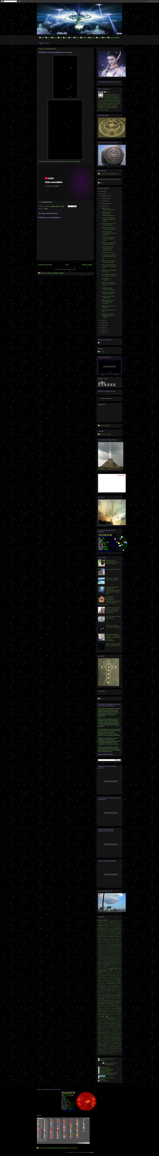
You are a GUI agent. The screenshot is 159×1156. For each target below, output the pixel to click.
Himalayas (102, 983)
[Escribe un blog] (70, 206)
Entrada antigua (87, 265)
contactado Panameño (113, 954)
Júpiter (114, 989)
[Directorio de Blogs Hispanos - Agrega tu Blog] (109, 1074)
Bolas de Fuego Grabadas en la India (108, 208)
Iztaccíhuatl (106, 988)
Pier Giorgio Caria (102, 1025)
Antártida (100, 928)
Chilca (99, 945)
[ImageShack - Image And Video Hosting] (99, 343)
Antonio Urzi (117, 928)
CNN (118, 948)
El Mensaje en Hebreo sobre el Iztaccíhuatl (112, 579)
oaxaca (110, 1014)
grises (99, 980)
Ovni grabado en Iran (107, 252)
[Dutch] (71, 37)
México (110, 1003)
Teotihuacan (107, 1042)
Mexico (103, 1003)
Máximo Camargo (115, 1000)
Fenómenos (109, 972)
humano (118, 983)
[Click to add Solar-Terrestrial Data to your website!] (113, 552)
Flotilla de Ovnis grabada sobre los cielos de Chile (113, 644)
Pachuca (117, 1018)
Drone (99, 960)
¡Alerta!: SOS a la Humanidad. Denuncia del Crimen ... (108, 233)
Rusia (113, 1034)
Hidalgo (113, 981)
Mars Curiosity (111, 998)
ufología (117, 1047)
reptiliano (117, 1032)
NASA (119, 1008)
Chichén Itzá (108, 944)
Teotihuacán (115, 1042)
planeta (112, 1025)
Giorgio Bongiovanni (114, 978)
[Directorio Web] (106, 1059)
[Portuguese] (84, 37)
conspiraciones (108, 951)
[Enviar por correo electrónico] (69, 206)
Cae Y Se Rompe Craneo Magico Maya (113, 617)
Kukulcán (109, 992)
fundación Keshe (111, 975)
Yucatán (110, 1053)
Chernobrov (100, 944)
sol (118, 1039)
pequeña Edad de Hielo (103, 1023)
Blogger (91, 1152)
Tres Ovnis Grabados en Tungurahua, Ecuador (108, 228)
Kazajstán (108, 991)
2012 (101, 194)
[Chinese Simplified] (114, 37)
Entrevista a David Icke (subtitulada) (108, 297)
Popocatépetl (116, 1026)
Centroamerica (108, 942)
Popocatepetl (108, 1026)
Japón (109, 989)
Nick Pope (111, 1011)
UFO (110, 1047)
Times (107, 1045)
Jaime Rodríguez (102, 989)
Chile (104, 945)
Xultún (99, 1053)
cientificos (106, 947)
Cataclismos (106, 941)
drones (105, 961)
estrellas (106, 965)
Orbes (115, 1014)
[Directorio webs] (103, 1067)
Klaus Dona (116, 991)
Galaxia (100, 977)
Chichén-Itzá (116, 944)
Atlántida (118, 933)
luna (113, 995)
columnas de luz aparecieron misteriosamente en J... (108, 213)
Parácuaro (105, 1020)
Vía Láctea (101, 1050)
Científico (100, 947)
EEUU (117, 960)
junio (103, 322)
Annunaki (117, 927)
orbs (120, 1014)
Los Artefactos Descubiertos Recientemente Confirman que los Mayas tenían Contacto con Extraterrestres (109, 600)
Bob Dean (111, 938)
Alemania (100, 925)
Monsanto (100, 1006)
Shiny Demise (116, 1037)
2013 (101, 191)
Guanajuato (105, 980)
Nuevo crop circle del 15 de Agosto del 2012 (108, 261)
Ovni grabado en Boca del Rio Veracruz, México (108, 275)
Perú (112, 1023)
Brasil (117, 938)
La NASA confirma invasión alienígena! (107, 288)
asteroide (108, 931)
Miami (117, 1003)
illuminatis (100, 986)
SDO (111, 1035)
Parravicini (112, 1020)
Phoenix (117, 1023)
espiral (113, 964)
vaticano (110, 1048)
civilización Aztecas (114, 947)
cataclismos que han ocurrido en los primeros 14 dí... (107, 248)
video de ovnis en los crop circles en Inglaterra (113, 626)
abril (103, 328)
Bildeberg (105, 938)
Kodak (99, 992)
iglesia (117, 985)
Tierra (100, 1045)
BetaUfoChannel (47, 202)
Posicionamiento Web (109, 1064)
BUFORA (100, 939)
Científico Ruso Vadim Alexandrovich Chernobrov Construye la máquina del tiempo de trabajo (113, 590)
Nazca (99, 1011)
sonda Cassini (101, 1040)
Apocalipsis (103, 930)
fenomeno (116, 970)
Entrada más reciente (45, 265)
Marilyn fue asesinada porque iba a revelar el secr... (108, 284)
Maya (99, 1002)
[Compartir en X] (72, 206)
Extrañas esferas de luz (104, 967)
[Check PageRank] (104, 425)
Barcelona (116, 934)
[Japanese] (92, 37)
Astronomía (111, 933)
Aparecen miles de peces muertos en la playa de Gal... (108, 266)
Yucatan (104, 1053)
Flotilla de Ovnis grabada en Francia (108, 271)
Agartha (117, 922)
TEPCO (100, 1043)
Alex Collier (112, 925)
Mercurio (110, 1002)
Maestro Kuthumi (102, 997)
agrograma (100, 924)
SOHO (113, 1039)
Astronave (105, 933)
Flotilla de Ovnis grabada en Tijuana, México (108, 243)
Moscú (106, 1006)
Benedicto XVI (102, 936)
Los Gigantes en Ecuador (113, 569)
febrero (104, 333)
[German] (54, 37)
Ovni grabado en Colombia (106, 279)
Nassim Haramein (105, 1009)
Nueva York (112, 1013)
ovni (102, 1016)
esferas (100, 964)
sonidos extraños (110, 1040)
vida (107, 1050)
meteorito (118, 1002)
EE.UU (111, 961)
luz (118, 995)
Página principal (44, 43)
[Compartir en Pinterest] (76, 206)
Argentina (112, 930)
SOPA (117, 1040)
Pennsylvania (107, 1022)
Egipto (99, 962)
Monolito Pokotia (115, 1005)
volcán (99, 1051)
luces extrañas (106, 995)
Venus (117, 1048)
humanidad (110, 983)
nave (112, 1009)
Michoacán (100, 1005)
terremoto (106, 1043)
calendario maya (108, 939)
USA (105, 1048)
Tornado (112, 1045)
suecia (99, 1042)
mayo (103, 325)
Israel (119, 986)
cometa (101, 951)
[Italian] (65, 37)
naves (117, 1009)
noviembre (105, 198)
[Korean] (99, 37)
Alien (118, 925)
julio (103, 320)
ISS (101, 988)
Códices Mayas (101, 950)
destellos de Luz (105, 959)
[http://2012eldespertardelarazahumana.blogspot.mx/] (100, 182)
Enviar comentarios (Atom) (69, 269)
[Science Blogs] (101, 1076)
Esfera (117, 962)
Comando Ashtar (117, 950)
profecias (109, 1029)
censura (100, 942)
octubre (104, 201)
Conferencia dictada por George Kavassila (108, 292)
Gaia (118, 975)
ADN (111, 922)
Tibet (117, 1043)
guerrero (112, 980)
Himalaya (119, 981)
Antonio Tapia (108, 928)
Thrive (112, 1043)
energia (104, 962)
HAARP (119, 980)
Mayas (104, 1002)
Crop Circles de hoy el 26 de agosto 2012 (108, 224)
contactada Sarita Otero (112, 953)
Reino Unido (110, 1032)
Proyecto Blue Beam (103, 1031)
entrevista (110, 962)
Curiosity (114, 957)
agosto (104, 206)
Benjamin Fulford (114, 936)
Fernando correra (109, 974)
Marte (106, 1000)
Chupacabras (115, 945)
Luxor (47, 206)
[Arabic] (105, 37)
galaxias (106, 977)
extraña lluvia (115, 965)
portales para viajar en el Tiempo (106, 1028)
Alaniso (117, 924)
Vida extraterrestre (115, 1050)
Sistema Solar (106, 1039)
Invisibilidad (113, 986)
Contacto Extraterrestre (110, 956)
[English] (42, 37)
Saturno (105, 1036)
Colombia (109, 950)
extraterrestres (103, 971)
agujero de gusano (109, 924)
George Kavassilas (102, 978)
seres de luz (107, 1037)
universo (100, 1048)
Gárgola (117, 977)
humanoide (102, 985)
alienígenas (100, 927)
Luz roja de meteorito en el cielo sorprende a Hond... (108, 238)
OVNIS (46, 208)
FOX (104, 975)
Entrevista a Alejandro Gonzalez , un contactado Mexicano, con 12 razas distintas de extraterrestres (113, 637)
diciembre (105, 196)
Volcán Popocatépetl (108, 1051)
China (108, 945)
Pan (99, 1020)
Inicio (67, 265)
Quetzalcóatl (101, 1032)
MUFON (107, 1008)
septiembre (105, 203)
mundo (113, 1008)
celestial (117, 941)
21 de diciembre (111, 920)
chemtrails (116, 942)
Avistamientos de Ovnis (106, 934)
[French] (48, 37)
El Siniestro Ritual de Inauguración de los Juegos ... (107, 315)
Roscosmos (107, 1034)
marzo (104, 330)
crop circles (106, 957)
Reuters (100, 1034)
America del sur (109, 927)
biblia (99, 938)
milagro (107, 1005)
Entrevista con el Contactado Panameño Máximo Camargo (112, 562)
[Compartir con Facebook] (74, 206)
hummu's (111, 985)
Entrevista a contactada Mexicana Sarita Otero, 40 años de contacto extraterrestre (112, 610)
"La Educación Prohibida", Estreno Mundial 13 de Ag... (108, 256)
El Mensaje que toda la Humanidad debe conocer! (108, 302)
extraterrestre (113, 969)
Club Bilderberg (110, 948)
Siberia (99, 1039)
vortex (117, 1051)
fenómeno (100, 972)
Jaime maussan (115, 988)
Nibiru (105, 1011)
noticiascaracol (103, 1013)
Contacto (100, 956)
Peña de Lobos (115, 1022)
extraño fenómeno (102, 968)
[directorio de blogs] (104, 1071)
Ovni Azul (112, 1016)
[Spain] (60, 37)
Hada (108, 981)
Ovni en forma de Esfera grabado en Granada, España (108, 219)
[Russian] (77, 37)
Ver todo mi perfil (103, 110)
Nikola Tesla (118, 1011)
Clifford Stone (101, 948)
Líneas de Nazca (111, 994)
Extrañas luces (115, 967)
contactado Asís (102, 954)
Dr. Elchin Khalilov (115, 959)
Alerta (106, 925)
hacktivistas (102, 981)
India (107, 986)
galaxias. (112, 977)
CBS (112, 941)
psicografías (115, 1031)
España (107, 964)
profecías (116, 1029)
